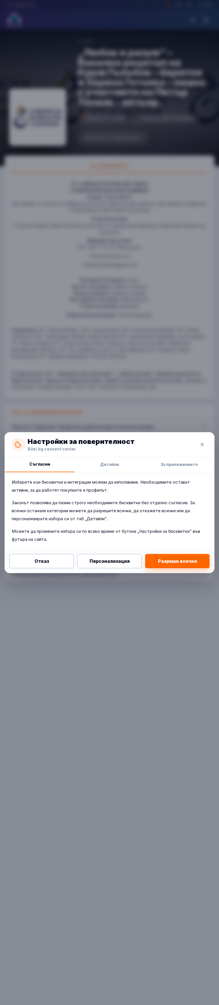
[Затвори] (202, 444)
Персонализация (110, 561)
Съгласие (39, 464)
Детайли (109, 464)
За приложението (179, 464)
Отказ (42, 561)
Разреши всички (177, 561)
